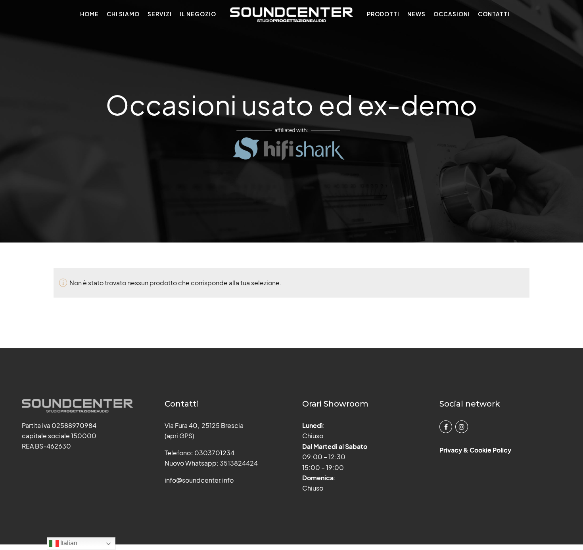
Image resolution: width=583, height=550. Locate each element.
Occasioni (451, 13)
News (416, 13)
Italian (68, 543)
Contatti (494, 13)
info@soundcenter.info (199, 480)
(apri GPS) (179, 436)
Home (89, 13)
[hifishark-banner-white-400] (291, 144)
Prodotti (383, 13)
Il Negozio (198, 13)
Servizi (160, 13)
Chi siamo (123, 13)
